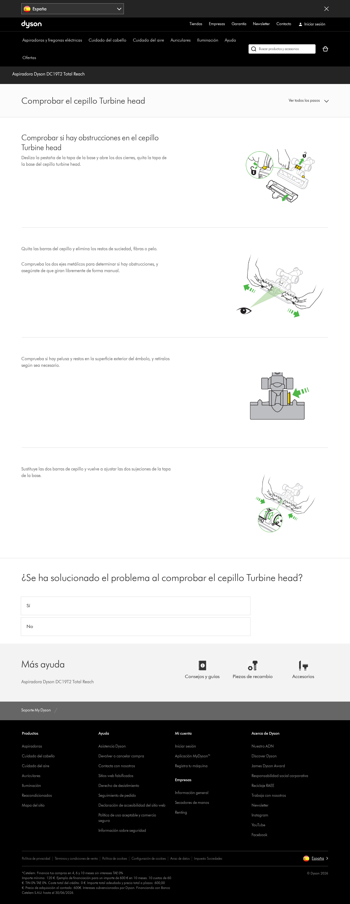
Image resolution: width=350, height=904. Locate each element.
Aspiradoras (32, 746)
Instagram (260, 815)
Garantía (239, 24)
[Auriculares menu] (193, 40)
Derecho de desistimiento (118, 785)
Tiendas (195, 24)
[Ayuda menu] (238, 40)
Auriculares (181, 40)
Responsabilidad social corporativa (280, 776)
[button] (293, 100)
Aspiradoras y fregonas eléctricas (52, 40)
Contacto (283, 24)
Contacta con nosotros (116, 766)
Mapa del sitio (33, 805)
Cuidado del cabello (107, 40)
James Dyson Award (268, 766)
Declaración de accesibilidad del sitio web (131, 805)
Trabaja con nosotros (269, 795)
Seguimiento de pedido (117, 795)
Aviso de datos (179, 858)
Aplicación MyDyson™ (193, 756)
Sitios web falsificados (115, 776)
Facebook (259, 835)
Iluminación (207, 40)
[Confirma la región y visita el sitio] (326, 9)
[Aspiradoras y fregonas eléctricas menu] (85, 40)
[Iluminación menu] (221, 40)
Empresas (217, 24)
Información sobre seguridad (122, 830)
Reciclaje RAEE (263, 785)
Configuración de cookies (149, 858)
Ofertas (29, 57)
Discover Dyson (264, 756)
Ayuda (230, 40)
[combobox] (72, 8)
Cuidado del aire (148, 40)
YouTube (258, 825)
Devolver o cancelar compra (121, 756)
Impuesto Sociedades (208, 858)
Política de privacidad (36, 858)
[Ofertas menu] (39, 57)
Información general (191, 792)
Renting (181, 812)
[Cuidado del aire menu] (167, 40)
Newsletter (261, 24)
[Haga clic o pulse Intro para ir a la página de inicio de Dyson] (31, 24)
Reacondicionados (37, 795)
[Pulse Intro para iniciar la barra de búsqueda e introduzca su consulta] (282, 49)
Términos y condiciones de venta (76, 858)
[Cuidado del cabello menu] (129, 40)
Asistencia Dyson (112, 746)
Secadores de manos (192, 802)
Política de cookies (114, 858)
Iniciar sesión (185, 746)
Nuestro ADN (263, 746)
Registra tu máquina (191, 766)
